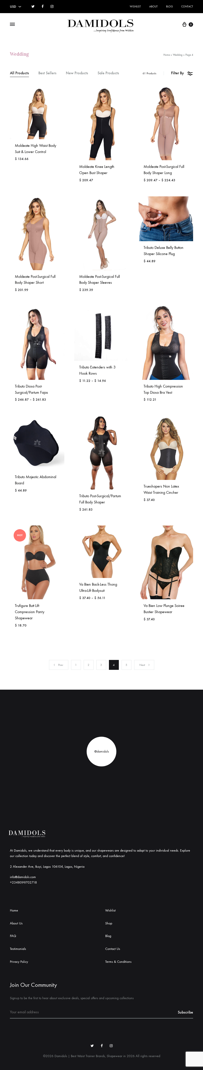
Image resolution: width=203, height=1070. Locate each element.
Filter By (177, 73)
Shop (108, 923)
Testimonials (18, 949)
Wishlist (135, 6)
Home (166, 54)
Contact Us (112, 949)
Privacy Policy (19, 962)
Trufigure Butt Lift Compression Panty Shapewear (29, 611)
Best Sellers (47, 73)
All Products (19, 73)
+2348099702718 (23, 882)
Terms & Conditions (118, 962)
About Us (16, 923)
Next (142, 665)
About (153, 6)
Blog (169, 6)
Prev (60, 665)
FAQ (13, 936)
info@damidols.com (23, 877)
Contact (187, 6)
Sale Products (108, 73)
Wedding (177, 54)
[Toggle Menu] (12, 24)
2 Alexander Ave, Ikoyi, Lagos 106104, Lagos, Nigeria (47, 866)
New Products (77, 73)
